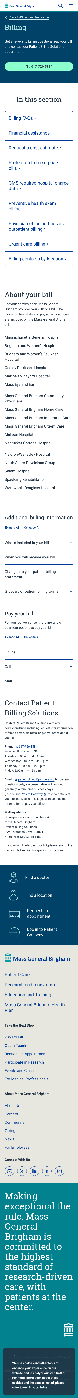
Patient (32, 794)
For (17, 1147)
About (12, 1105)
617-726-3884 (41, 66)
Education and (28, 994)
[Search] (61, 6)
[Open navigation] (70, 5)
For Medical (26, 1079)
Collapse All (32, 527)
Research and (30, 984)
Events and (21, 1070)
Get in (15, 1045)
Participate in (24, 1062)
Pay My (14, 1037)
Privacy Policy (38, 1387)
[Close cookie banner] (60, 1357)
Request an (26, 1054)
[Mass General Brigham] (21, 5)
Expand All (12, 527)
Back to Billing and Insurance (29, 17)
